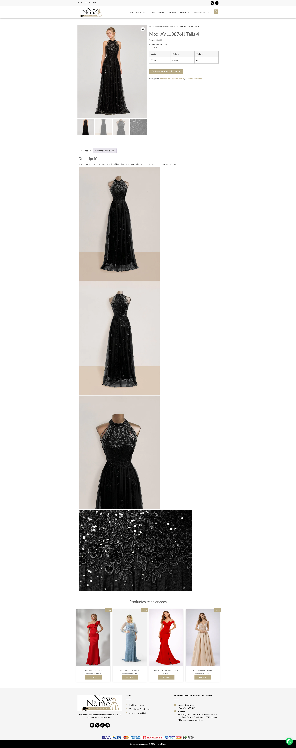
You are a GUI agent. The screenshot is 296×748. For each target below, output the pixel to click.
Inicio (151, 26)
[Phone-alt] (212, 3)
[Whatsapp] (217, 3)
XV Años (172, 12)
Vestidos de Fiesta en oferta (172, 79)
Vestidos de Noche (137, 12)
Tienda (158, 26)
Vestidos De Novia (156, 12)
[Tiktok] (102, 725)
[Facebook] (92, 725)
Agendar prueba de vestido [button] (168, 71)
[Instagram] (97, 725)
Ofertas (183, 12)
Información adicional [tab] (104, 151)
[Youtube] (107, 725)
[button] (216, 11)
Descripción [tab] (85, 151)
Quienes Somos (200, 12)
